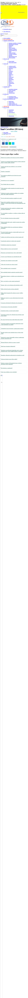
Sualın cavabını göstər (4, 146)
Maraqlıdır (11, 91)
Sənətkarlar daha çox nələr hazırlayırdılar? (10, 310)
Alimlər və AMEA (13, 49)
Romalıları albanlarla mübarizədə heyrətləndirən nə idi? (12, 355)
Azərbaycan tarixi (12, 67)
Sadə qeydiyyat (12, 113)
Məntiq (10, 85)
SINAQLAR (6, 58)
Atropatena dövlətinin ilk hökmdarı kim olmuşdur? (11, 302)
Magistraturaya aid (13, 56)
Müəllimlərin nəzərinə (13, 44)
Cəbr (10, 69)
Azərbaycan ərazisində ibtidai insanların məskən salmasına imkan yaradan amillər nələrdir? (13, 162)
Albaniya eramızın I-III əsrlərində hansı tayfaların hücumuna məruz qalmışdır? (11, 364)
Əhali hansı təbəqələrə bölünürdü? (8, 346)
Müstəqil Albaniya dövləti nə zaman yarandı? (10, 342)
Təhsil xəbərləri (12, 52)
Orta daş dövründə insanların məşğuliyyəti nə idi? (11, 198)
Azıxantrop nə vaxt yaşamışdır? (7, 180)
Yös (9, 84)
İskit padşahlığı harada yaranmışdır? (8, 268)
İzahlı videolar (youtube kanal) (15, 105)
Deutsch (10, 72)
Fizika (10, 75)
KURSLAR (5, 94)
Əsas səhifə (5, 132)
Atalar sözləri (11, 102)
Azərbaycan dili (12, 66)
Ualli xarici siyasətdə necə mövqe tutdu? (9, 264)
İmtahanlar (11, 45)
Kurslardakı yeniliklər (13, 97)
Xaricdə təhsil (12, 92)
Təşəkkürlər (11, 109)
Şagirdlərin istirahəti (13, 89)
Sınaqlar (10, 55)
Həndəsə (10, 78)
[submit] (1, 36)
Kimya (10, 80)
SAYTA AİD (6, 107)
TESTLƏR (5, 63)
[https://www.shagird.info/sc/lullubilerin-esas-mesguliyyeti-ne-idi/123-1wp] (10, 143)
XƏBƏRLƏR (6, 86)
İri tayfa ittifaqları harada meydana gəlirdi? (10, 218)
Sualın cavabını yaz (13, 103)
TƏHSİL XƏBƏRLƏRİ (8, 40)
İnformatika (11, 79)
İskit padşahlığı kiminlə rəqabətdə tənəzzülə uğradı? (12, 272)
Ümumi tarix (11, 83)
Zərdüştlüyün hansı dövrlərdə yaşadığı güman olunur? (12, 328)
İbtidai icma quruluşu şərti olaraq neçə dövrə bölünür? (12, 157)
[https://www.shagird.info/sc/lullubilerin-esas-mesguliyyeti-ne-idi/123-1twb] (13, 143)
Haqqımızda (11, 116)
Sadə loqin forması (13, 114)
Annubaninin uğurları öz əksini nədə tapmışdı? (11, 241)
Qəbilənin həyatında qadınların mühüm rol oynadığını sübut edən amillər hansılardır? (12, 194)
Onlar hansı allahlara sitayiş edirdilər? (9, 372)
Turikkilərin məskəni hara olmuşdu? (8, 244)
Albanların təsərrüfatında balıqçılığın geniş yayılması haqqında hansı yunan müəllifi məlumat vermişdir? (12, 351)
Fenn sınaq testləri (12, 62)
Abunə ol (11, 111)
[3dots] (1, 27)
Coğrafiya (11, 71)
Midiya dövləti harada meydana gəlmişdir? (10, 289)
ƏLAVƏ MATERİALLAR (9, 99)
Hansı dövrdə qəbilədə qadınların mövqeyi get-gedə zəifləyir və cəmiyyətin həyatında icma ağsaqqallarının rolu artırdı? (13, 203)
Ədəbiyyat (11, 74)
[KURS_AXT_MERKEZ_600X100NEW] (14, 8)
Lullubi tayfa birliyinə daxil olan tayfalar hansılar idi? (12, 237)
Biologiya (11, 68)
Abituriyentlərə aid (13, 50)
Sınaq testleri (11, 61)
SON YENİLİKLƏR (7, 39)
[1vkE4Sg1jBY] (14, 15)
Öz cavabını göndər (13, 146)
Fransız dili (11, 77)
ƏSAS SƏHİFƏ (6, 38)
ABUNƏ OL (6, 106)
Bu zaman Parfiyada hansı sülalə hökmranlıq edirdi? (12, 319)
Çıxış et (6, 33)
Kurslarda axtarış (12, 96)
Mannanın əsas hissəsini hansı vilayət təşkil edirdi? (11, 252)
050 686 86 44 (6, 29)
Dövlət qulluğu (12, 57)
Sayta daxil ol (12, 112)
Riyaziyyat (11, 82)
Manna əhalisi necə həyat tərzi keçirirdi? (9, 248)
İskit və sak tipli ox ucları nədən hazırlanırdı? (10, 281)
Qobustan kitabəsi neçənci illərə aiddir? (9, 359)
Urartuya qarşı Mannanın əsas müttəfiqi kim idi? (11, 256)
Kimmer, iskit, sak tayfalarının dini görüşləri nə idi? (12, 285)
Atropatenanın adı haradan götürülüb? (9, 306)
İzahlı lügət (11, 101)
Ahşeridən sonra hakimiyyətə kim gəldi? (9, 260)
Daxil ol (2, 33)
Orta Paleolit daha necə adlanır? (7, 184)
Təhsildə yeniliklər (13, 54)
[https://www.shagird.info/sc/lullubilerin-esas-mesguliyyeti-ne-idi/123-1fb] (3, 143)
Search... (2, 35)
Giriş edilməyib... (7, 31)
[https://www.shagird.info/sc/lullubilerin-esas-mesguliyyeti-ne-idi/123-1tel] (6, 143)
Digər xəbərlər (12, 48)
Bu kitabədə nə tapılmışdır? (7, 368)
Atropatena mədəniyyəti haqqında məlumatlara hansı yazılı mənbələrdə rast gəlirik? (12, 324)
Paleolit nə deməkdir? (5, 171)
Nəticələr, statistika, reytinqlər (15, 43)
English (10, 73)
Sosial (10, 51)
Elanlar (10, 46)
